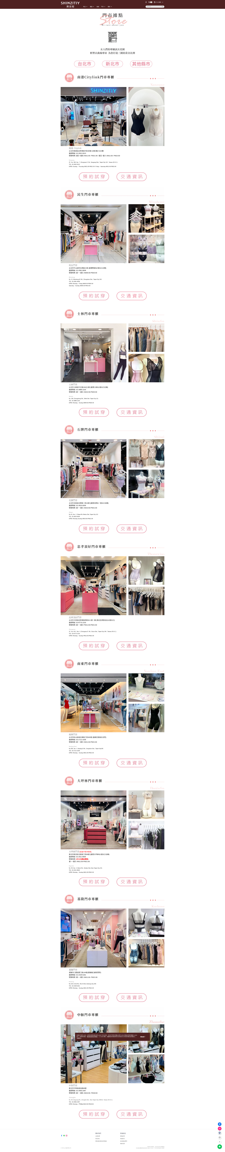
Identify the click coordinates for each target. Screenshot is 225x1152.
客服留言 (122, 1138)
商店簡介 (97, 1138)
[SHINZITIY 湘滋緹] (70, 4)
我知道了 (142, 1036)
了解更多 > (79, 1038)
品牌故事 (97, 1136)
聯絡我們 (122, 1143)
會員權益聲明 (123, 1141)
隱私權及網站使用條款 (101, 1141)
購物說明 (122, 1136)
